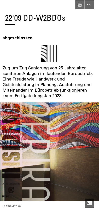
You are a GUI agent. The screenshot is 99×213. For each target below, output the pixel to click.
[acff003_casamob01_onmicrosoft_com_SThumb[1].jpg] (49, 53)
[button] (80, 4)
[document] (49, 106)
